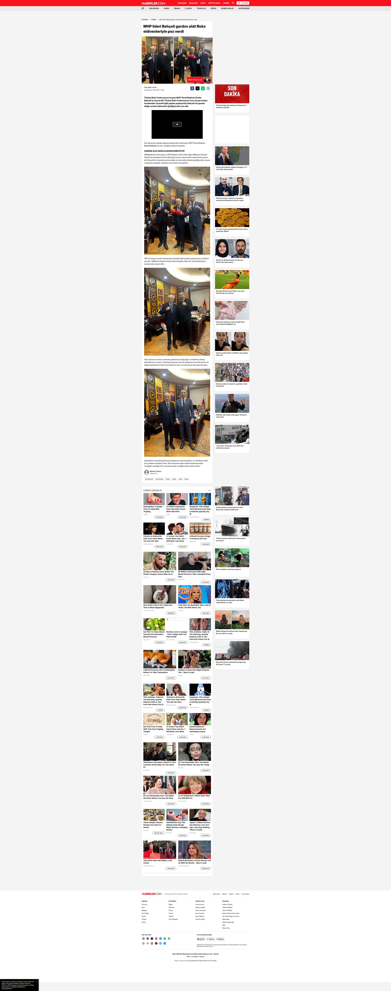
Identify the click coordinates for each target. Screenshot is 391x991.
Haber (188, 956)
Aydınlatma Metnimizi (18, 987)
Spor (143, 907)
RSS (223, 925)
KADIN (166, 8)
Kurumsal (225, 901)
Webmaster (226, 919)
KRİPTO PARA (214, 3)
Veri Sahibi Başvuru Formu (230, 916)
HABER (226, 3)
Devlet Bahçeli (149, 479)
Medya (186, 479)
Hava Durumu (200, 904)
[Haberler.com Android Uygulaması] (210, 939)
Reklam (224, 894)
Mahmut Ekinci (155, 471)
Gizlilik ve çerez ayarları (181, 960)
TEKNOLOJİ (201, 8)
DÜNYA (213, 8)
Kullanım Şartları (227, 904)
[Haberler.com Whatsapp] (164, 938)
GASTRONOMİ (243, 8)
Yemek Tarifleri (200, 919)
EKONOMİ (182, 3)
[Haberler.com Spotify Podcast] (169, 938)
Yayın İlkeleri (245, 894)
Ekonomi (144, 904)
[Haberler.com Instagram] (156, 938)
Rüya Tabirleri (200, 916)
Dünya (144, 922)
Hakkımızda (216, 894)
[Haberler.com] (152, 894)
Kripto (144, 916)
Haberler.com (200, 901)
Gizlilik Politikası (227, 907)
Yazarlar (171, 916)
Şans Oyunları (200, 913)
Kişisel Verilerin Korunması (230, 913)
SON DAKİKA (154, 8)
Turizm (171, 913)
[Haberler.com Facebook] (147, 938)
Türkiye (174, 479)
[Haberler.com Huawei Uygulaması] (220, 939)
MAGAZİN (193, 3)
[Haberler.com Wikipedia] (147, 943)
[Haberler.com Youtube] (152, 943)
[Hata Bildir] (191, 960)
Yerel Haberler (173, 919)
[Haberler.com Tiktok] (156, 943)
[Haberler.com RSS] (143, 943)
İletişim (231, 894)
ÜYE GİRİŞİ (244, 3)
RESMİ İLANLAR (227, 8)
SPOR (202, 3)
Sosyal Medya (159, 479)
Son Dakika (145, 913)
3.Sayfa (144, 919)
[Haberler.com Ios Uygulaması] (201, 939)
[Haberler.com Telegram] (160, 943)
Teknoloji (171, 907)
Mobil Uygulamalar (228, 922)
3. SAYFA (188, 8)
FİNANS (177, 8)
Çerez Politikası (227, 910)
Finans (171, 910)
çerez (3, 983)
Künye (237, 894)
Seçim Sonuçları (201, 910)
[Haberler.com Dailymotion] (164, 943)
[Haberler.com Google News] (143, 938)
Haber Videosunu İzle (195, 80)
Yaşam (180, 479)
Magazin (144, 910)
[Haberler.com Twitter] (152, 938)
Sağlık (170, 904)
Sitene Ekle (226, 928)
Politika (153, 19)
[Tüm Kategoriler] (143, 8)
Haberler (144, 901)
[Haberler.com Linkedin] (160, 938)
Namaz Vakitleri (200, 907)
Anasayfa (145, 19)
